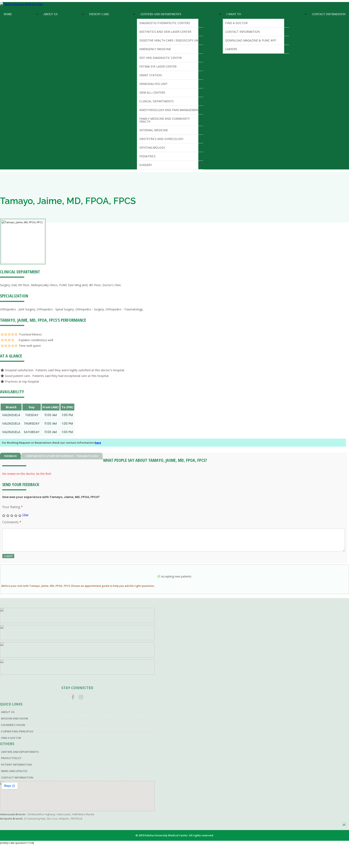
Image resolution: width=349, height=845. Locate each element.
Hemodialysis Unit (153, 84)
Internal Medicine (153, 130)
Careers (231, 49)
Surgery (145, 165)
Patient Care (99, 14)
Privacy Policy (11, 758)
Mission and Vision (14, 718)
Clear (25, 514)
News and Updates (14, 771)
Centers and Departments (161, 14)
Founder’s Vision (13, 725)
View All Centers (152, 92)
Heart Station (150, 75)
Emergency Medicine (155, 49)
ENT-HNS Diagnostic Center (160, 58)
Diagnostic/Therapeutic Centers (164, 23)
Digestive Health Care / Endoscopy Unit (170, 40)
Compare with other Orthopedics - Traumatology (62, 456)
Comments (11, 522)
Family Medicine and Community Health (164, 120)
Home (8, 14)
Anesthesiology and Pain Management (169, 110)
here (98, 442)
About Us (50, 14)
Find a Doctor (236, 23)
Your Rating (12, 507)
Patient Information (16, 764)
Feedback (10, 456)
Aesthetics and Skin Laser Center (165, 32)
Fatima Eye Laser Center (158, 66)
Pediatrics (147, 156)
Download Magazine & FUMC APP (250, 40)
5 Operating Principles (17, 731)
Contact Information (242, 32)
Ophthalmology (152, 147)
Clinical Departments (156, 101)
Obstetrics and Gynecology (161, 139)
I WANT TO (233, 14)
